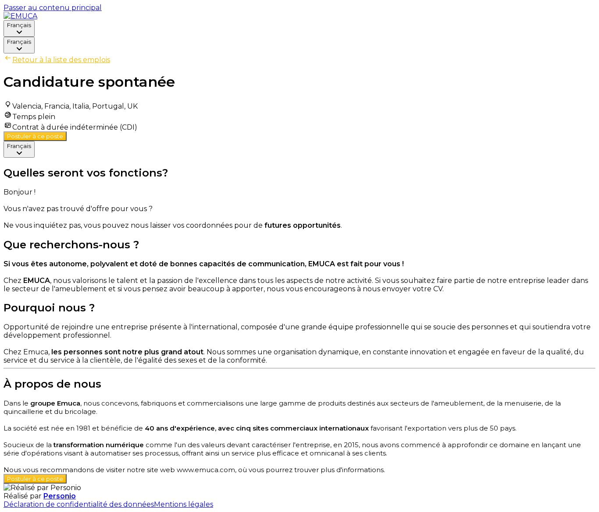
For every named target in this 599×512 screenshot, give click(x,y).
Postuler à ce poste (35, 136)
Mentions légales (183, 504)
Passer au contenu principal (53, 8)
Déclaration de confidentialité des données (79, 504)
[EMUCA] (20, 16)
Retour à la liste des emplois (61, 60)
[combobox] (19, 28)
